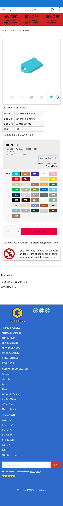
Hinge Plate (45, 242)
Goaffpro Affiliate (9, 399)
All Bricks (34, 242)
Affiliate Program (9, 404)
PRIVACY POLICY (8, 338)
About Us (6, 379)
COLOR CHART (8, 363)
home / (4, 30)
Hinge (55, 242)
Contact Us (6, 384)
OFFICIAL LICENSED (10, 358)
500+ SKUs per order (10, 455)
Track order (7, 374)
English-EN (6, 420)
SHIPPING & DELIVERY (11, 348)
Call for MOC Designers (11, 394)
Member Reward (9, 409)
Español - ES (7, 435)
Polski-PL (5, 450)
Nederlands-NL (8, 440)
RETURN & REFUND (10, 343)
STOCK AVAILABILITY (10, 353)
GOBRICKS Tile (21, 242)
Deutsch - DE (7, 425)
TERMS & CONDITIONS (11, 333)
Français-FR (7, 430)
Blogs (4, 389)
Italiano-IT (6, 445)
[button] (5, 97)
